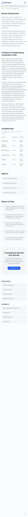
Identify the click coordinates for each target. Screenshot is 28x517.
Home (3, 8)
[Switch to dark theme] (24, 513)
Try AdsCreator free (14, 268)
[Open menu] (24, 2)
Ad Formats (8, 8)
